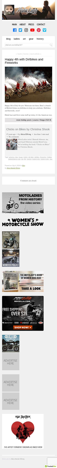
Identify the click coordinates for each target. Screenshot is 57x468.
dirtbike (36, 157)
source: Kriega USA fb (42, 120)
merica (29, 159)
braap (21, 157)
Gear (31, 39)
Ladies (17, 39)
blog (16, 157)
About (23, 24)
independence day (14, 159)
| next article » (35, 54)
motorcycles (45, 159)
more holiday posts (24, 120)
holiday (49, 157)
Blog (8, 39)
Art (24, 39)
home (25, 54)
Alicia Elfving (25, 134)
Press (31, 24)
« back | (19, 54)
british (26, 157)
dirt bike (31, 157)
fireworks (43, 157)
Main (14, 24)
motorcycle (36, 159)
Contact (41, 24)
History (40, 39)
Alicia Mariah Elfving (13, 168)
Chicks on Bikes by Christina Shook (28, 129)
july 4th (23, 159)
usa (51, 159)
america (11, 157)
